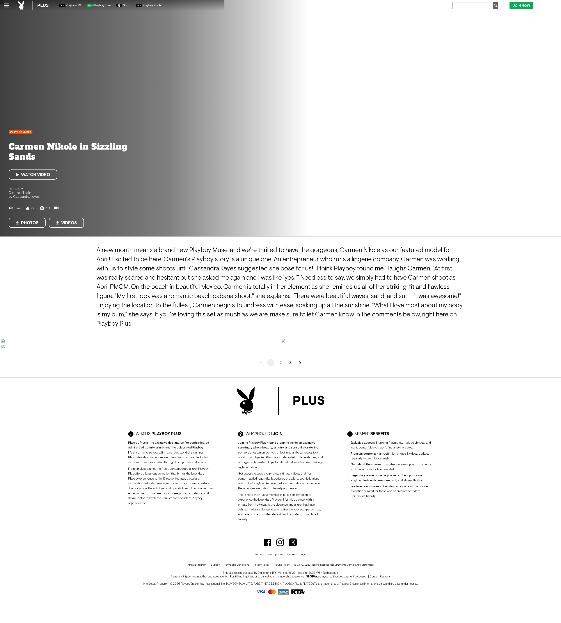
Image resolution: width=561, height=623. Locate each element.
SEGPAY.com (315, 576)
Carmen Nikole (20, 192)
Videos (69, 223)
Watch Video (35, 174)
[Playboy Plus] (33, 5)
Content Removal (380, 576)
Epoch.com (192, 576)
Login (545, 5)
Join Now (521, 5)
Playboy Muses (20, 132)
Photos (30, 223)
